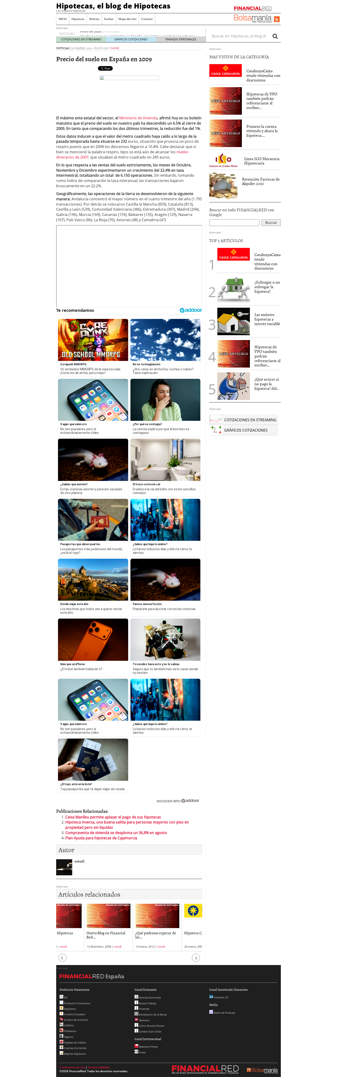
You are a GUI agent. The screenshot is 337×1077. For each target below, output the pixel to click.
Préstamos (69, 1031)
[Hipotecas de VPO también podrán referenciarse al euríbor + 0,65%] (225, 100)
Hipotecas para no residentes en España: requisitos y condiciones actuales (137, 33)
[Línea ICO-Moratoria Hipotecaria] (224, 159)
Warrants (143, 1020)
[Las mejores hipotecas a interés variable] (233, 321)
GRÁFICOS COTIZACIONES (131, 39)
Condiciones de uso (72, 1067)
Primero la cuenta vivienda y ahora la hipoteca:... (262, 131)
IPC (65, 997)
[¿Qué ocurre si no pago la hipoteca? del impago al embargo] (233, 386)
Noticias (94, 19)
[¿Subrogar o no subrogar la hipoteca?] (233, 289)
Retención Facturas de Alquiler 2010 (261, 181)
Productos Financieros (76, 1003)
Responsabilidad (98, 1067)
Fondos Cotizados (74, 1014)
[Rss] (276, 19)
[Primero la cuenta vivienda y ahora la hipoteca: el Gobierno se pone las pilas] (225, 132)
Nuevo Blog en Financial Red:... (78, 935)
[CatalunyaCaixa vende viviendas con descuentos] (225, 70)
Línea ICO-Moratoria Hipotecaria (261, 161)
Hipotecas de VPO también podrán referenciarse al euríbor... (261, 101)
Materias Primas (148, 1046)
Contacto (147, 19)
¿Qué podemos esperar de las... (128, 935)
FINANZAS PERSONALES (181, 39)
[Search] (275, 36)
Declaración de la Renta (152, 1014)
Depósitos (69, 1008)
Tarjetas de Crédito (74, 1042)
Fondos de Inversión (75, 1019)
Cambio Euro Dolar (149, 1031)
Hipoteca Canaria (170, 933)
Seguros (68, 1036)
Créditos (68, 1025)
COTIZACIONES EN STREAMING (81, 39)
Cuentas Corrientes (74, 1048)
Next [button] (196, 960)
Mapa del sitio (127, 19)
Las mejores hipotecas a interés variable (267, 319)
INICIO (63, 19)
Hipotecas (78, 19)
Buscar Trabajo (147, 1003)
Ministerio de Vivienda (138, 117)
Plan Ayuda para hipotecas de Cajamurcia (101, 837)
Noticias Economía (149, 997)
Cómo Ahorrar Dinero (151, 1025)
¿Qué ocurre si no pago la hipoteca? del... (266, 383)
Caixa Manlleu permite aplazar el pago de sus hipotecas (113, 817)
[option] (80, 927)
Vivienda (143, 1008)
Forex (142, 1052)
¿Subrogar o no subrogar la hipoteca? (267, 286)
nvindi (114, 48)
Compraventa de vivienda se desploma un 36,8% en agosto (116, 832)
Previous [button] (62, 960)
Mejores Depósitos (74, 1053)
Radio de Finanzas (224, 1012)
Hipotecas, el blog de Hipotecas (113, 6)
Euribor (109, 19)
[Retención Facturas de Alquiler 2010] (223, 185)
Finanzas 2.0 (220, 997)
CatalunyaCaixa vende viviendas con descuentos (263, 75)
